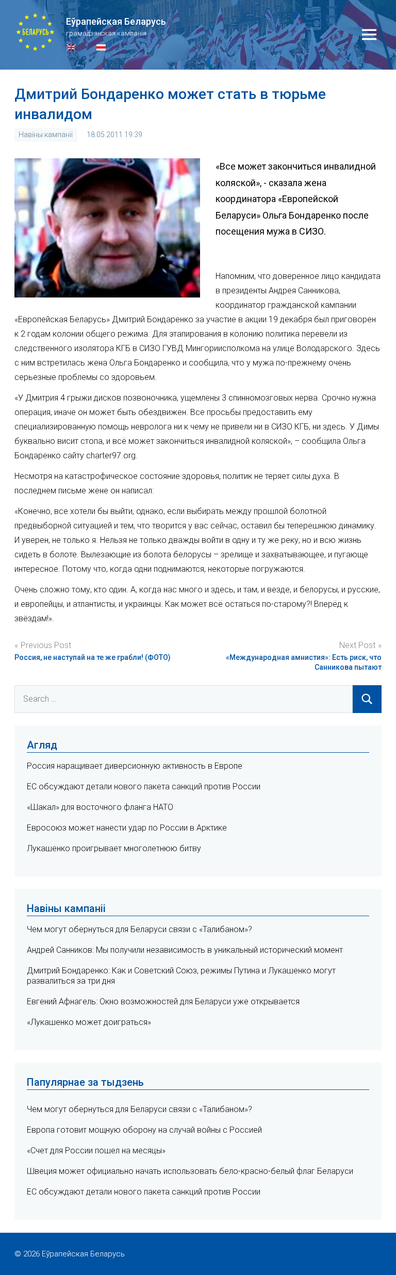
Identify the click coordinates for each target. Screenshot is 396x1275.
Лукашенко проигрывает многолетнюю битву (114, 848)
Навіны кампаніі (46, 134)
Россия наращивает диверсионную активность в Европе (134, 766)
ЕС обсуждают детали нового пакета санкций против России (143, 786)
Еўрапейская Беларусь (116, 21)
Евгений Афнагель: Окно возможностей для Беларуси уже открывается (163, 1001)
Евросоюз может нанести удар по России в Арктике (127, 828)
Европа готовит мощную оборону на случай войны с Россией (144, 1130)
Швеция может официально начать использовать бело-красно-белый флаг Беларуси (190, 1171)
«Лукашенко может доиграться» (89, 1022)
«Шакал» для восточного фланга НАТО (100, 807)
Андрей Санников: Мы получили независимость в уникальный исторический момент (185, 950)
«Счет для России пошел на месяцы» (96, 1150)
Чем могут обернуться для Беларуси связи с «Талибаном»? (139, 929)
